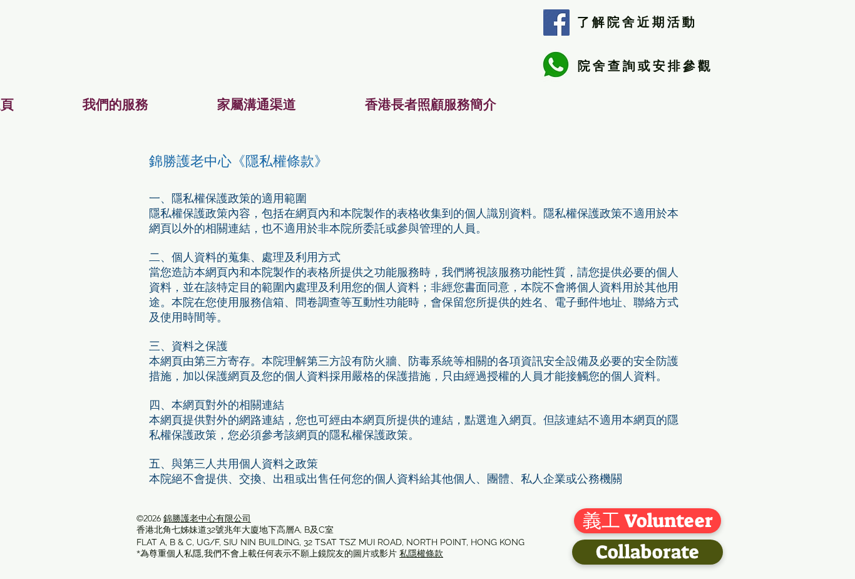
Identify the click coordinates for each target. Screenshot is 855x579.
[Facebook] (556, 22)
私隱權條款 (421, 553)
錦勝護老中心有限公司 (207, 518)
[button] (115, 104)
